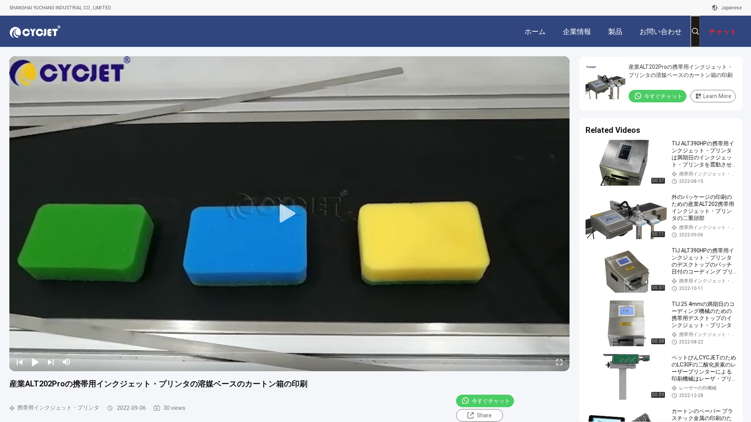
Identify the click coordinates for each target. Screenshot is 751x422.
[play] (289, 214)
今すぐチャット (491, 401)
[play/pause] (35, 362)
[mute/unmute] (66, 362)
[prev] (19, 362)
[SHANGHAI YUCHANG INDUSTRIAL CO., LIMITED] (34, 31)
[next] (51, 362)
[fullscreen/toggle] (559, 362)
